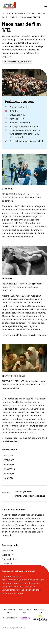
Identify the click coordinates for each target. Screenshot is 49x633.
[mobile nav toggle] (44, 6)
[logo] (9, 6)
